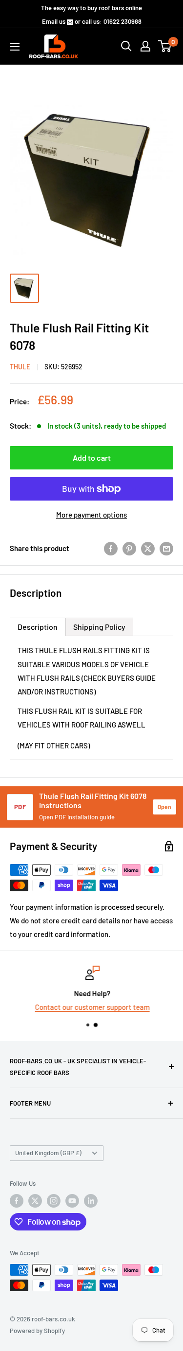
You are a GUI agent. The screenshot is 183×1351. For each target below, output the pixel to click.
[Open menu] (15, 47)
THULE (20, 367)
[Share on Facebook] (111, 548)
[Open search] (126, 46)
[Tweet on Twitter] (148, 548)
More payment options (91, 514)
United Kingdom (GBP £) (48, 1153)
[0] (165, 46)
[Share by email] (166, 548)
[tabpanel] (91, 698)
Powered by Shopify (37, 1330)
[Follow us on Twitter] (35, 1201)
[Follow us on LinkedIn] (91, 1201)
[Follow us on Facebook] (16, 1201)
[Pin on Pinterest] (129, 548)
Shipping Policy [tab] (99, 626)
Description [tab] (38, 626)
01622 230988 (122, 21)
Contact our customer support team (91, 1007)
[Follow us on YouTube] (72, 1201)
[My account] (145, 46)
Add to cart (92, 457)
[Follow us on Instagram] (54, 1201)
